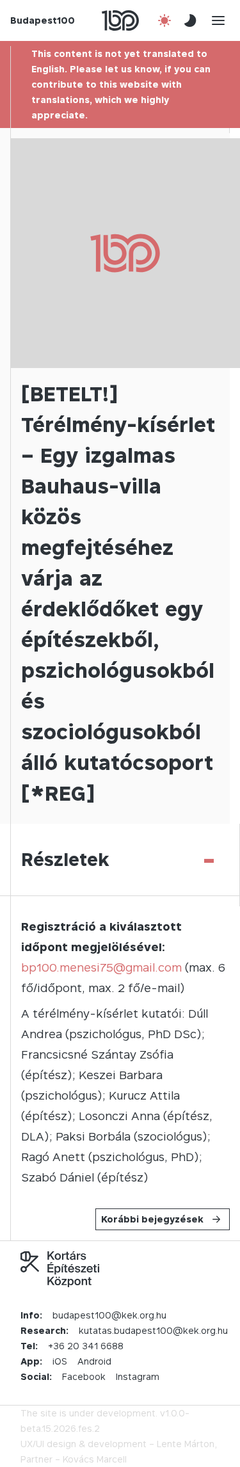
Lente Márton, (187, 1443)
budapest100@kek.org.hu (109, 1315)
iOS (59, 1361)
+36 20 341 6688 (86, 1345)
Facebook (84, 1376)
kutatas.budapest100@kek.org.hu (153, 1330)
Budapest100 (42, 20)
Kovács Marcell (95, 1459)
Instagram (137, 1376)
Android (94, 1361)
